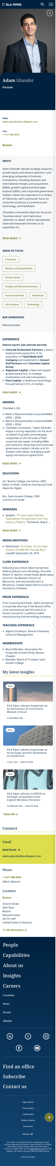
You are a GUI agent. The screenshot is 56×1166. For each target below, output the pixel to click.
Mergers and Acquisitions (19, 268)
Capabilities (16, 955)
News (6, 1003)
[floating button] (49, 1117)
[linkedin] (10, 1036)
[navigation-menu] (51, 4)
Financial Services (14, 295)
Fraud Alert (28, 1126)
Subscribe (14, 1076)
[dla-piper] (11, 4)
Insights (12, 975)
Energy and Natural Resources (21, 286)
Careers (11, 986)
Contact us (15, 1086)
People (10, 945)
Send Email (9, 849)
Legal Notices (35, 1149)
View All (9, 814)
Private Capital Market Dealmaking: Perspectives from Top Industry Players (27, 519)
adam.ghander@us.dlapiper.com (19, 121)
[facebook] (19, 1048)
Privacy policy (28, 1108)
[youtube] (37, 1048)
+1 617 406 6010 (10, 134)
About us (13, 965)
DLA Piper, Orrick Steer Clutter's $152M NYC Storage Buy (27, 548)
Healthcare (38, 295)
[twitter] (28, 1036)
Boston (7, 145)
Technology (33, 304)
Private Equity (12, 277)
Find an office (18, 1066)
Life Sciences (12, 304)
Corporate (10, 259)
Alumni (7, 1021)
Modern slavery (28, 1120)
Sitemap (25, 1134)
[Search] (42, 4)
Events (7, 1012)
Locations (8, 995)
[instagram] (46, 1036)
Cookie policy (28, 1114)
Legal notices (28, 1102)
